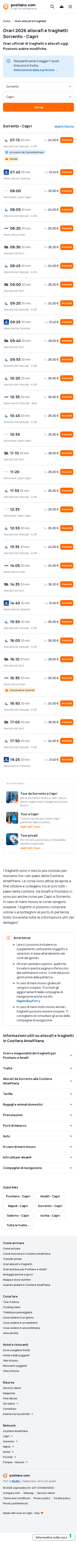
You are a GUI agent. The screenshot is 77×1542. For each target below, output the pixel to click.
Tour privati (29, 835)
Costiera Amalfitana (15, 1431)
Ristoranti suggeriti (15, 1365)
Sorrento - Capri (50, 1206)
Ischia (6, 1452)
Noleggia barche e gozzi (18, 1274)
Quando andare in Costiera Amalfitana (26, 1285)
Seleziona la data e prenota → (36, 70)
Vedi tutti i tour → (31, 826)
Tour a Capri (29, 814)
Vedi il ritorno (64, 126)
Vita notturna (11, 1371)
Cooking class (11, 1307)
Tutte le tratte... (18, 1225)
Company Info (11, 1493)
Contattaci (9, 1408)
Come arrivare (11, 1248)
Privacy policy (41, 1498)
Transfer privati (12, 1259)
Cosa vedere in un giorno (18, 1317)
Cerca (38, 107)
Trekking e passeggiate (17, 1312)
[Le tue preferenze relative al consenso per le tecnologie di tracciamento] (70, 1535)
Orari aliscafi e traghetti (17, 1264)
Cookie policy (62, 1498)
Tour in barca (11, 1302)
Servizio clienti (12, 1388)
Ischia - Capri (50, 1215)
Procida (8, 1457)
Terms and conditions (16, 1498)
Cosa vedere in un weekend (20, 1322)
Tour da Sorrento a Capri (38, 793)
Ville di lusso (10, 1360)
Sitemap (28, 1493)
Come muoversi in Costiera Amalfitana (26, 1253)
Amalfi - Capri (50, 1196)
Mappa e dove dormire (17, 1279)
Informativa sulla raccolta (54, 1537)
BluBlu (16, 1481)
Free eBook (10, 1398)
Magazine (9, 1393)
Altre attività (10, 1333)
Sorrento (8, 1441)
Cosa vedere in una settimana (21, 1328)
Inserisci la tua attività (16, 1414)
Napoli (6, 1446)
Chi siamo (9, 1403)
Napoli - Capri (18, 1206)
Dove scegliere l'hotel (16, 1350)
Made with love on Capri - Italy (21, 1513)
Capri (6, 1436)
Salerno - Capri (18, 1215)
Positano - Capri (18, 1196)
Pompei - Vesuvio (13, 1462)
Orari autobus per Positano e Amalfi (25, 1269)
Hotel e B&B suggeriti (16, 1355)
